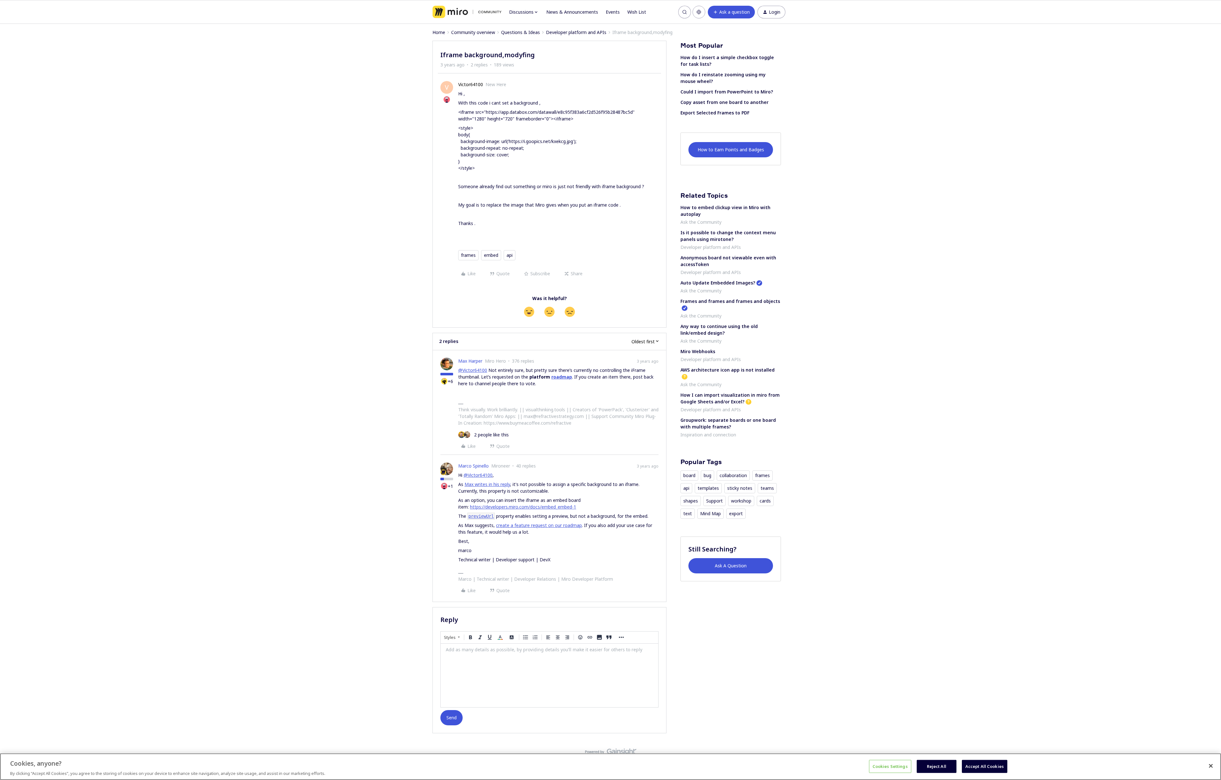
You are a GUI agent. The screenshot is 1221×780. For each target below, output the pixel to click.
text (687, 513)
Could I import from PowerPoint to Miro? (726, 92)
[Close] (1211, 766)
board (689, 475)
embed (491, 255)
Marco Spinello (473, 466)
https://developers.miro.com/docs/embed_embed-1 (523, 507)
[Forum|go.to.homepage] (466, 12)
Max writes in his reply (487, 484)
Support (714, 501)
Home (438, 32)
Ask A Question (731, 566)
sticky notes (739, 488)
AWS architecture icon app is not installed (727, 370)
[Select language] (699, 12)
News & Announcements (572, 12)
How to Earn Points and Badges (731, 150)
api (510, 255)
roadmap (561, 377)
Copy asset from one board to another (724, 102)
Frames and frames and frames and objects (730, 301)
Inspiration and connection (708, 435)
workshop (741, 501)
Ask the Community (700, 222)
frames (468, 255)
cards (765, 501)
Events (613, 12)
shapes (690, 501)
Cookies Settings (890, 766)
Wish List (636, 12)
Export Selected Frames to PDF (714, 113)
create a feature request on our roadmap (539, 525)
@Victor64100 (472, 370)
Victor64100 (470, 84)
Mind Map (710, 513)
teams (767, 488)
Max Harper (470, 361)
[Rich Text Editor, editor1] (549, 675)
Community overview (473, 32)
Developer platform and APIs (576, 32)
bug (707, 475)
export (736, 513)
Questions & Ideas (520, 32)
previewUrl (481, 516)
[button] (731, 12)
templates (708, 488)
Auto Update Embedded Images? (717, 283)
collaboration (733, 475)
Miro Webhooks (697, 351)
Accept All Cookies (984, 766)
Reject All (936, 766)
